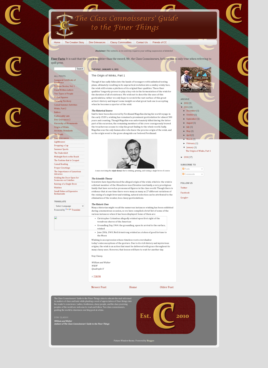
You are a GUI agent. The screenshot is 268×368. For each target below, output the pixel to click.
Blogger (150, 341)
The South (58, 134)
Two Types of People (63, 94)
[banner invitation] (110, 229)
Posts (187, 169)
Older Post (167, 287)
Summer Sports (61, 149)
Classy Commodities (121, 42)
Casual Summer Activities (65, 105)
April (188, 135)
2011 (186, 107)
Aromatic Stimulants (63, 131)
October (190, 115)
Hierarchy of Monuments (66, 123)
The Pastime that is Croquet (66, 160)
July (188, 127)
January (190, 147)
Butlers (57, 112)
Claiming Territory (62, 101)
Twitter (184, 188)
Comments (189, 174)
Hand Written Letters (63, 90)
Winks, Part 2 (60, 109)
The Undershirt (61, 153)
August (189, 123)
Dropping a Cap (61, 146)
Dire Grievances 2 (62, 120)
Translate (76, 210)
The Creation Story (74, 42)
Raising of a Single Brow (65, 184)
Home (57, 42)
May (188, 131)
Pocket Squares (61, 97)
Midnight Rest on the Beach (66, 157)
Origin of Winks (61, 127)
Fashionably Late (62, 116)
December (191, 111)
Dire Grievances (97, 42)
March (189, 139)
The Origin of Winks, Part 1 (198, 151)
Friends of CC (160, 42)
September (191, 119)
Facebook (185, 193)
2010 (186, 157)
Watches (58, 188)
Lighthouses (59, 142)
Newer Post (98, 287)
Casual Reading (61, 164)
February (190, 143)
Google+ (184, 198)
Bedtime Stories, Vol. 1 (64, 86)
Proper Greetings (62, 168)
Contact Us (142, 42)
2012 (186, 103)
